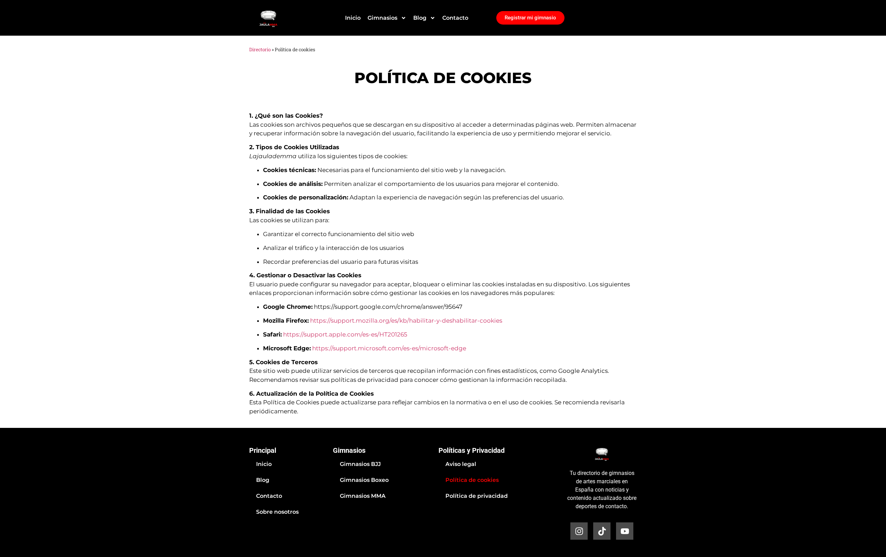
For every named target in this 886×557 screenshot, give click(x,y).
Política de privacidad (476, 496)
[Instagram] (579, 531)
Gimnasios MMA (363, 496)
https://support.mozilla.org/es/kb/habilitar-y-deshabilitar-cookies (406, 320)
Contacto (455, 18)
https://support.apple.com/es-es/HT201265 (345, 334)
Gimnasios (382, 18)
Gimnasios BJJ (360, 464)
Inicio (353, 18)
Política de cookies (472, 480)
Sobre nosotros (277, 512)
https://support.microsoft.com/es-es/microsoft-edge (389, 348)
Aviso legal (460, 464)
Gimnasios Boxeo (364, 480)
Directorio (260, 49)
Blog (419, 18)
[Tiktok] (602, 531)
